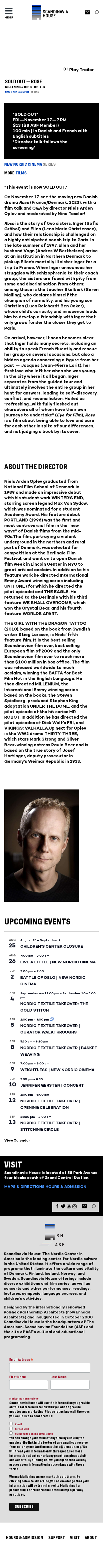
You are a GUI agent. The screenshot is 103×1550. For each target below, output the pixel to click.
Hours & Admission (66, 1186)
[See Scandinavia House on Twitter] (63, 1207)
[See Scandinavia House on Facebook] (57, 1207)
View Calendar (17, 1140)
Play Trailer (81, 69)
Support (56, 1538)
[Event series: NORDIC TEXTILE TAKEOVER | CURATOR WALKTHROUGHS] (52, 1019)
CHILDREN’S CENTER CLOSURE (51, 946)
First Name (17, 1377)
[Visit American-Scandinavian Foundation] (51, 1244)
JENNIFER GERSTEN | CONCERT (52, 1085)
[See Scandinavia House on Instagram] (74, 1207)
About (91, 1538)
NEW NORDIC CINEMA (17, 92)
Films (21, 173)
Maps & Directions (24, 1186)
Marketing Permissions (23, 1398)
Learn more (35, 1490)
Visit (75, 1538)
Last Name (58, 1377)
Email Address (21, 1360)
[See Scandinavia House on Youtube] (68, 1207)
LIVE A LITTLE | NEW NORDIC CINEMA (58, 962)
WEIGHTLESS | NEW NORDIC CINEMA (57, 1069)
